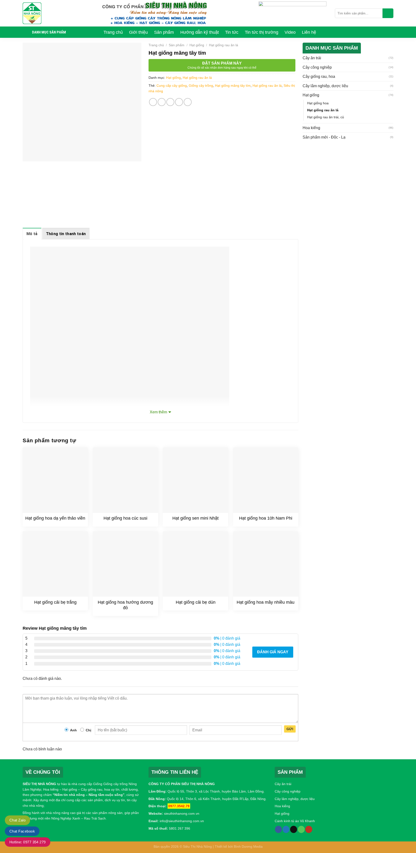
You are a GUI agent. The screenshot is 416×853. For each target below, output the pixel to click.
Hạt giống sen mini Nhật (195, 518)
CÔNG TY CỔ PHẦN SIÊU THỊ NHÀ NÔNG (182, 784)
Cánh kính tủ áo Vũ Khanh (295, 821)
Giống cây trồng (201, 85)
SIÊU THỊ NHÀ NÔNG (39, 784)
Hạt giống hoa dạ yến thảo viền (55, 518)
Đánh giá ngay (272, 652)
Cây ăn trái (312, 58)
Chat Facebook (22, 831)
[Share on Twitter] (162, 102)
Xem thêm (158, 412)
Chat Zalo (17, 820)
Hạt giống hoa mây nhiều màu (265, 602)
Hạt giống (196, 45)
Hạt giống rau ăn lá (223, 45)
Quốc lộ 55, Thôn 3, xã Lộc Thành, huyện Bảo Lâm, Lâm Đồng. (216, 791)
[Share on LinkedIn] (188, 102)
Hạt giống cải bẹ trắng (55, 602)
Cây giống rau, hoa (319, 76)
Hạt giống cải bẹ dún (195, 602)
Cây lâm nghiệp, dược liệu (325, 86)
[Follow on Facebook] (278, 829)
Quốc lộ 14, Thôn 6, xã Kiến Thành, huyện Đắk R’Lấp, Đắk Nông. (216, 799)
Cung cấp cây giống (171, 85)
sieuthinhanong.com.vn (181, 813)
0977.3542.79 (178, 806)
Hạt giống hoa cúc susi (125, 518)
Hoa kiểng (311, 128)
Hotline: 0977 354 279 (27, 842)
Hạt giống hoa (318, 103)
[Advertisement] (348, 181)
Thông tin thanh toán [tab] (66, 233)
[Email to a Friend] (170, 102)
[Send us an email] (293, 829)
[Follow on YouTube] (308, 829)
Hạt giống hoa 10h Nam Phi (265, 518)
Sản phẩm (176, 45)
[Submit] (388, 13)
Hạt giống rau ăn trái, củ (325, 117)
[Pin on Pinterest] (179, 102)
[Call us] (301, 829)
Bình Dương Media (248, 846)
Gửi (289, 729)
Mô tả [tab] (32, 233)
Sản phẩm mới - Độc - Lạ (324, 137)
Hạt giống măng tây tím (233, 85)
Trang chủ (156, 45)
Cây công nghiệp (317, 67)
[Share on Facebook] (153, 102)
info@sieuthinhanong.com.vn (182, 821)
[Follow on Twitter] (286, 829)
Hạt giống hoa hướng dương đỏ (125, 605)
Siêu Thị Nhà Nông (197, 846)
